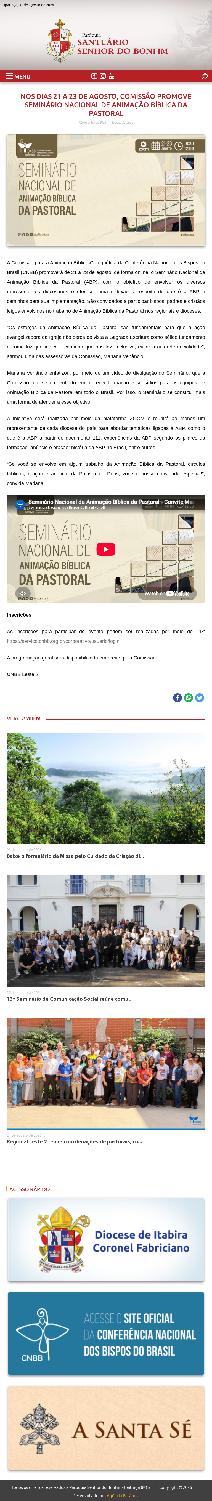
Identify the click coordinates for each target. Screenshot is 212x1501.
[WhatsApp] (188, 698)
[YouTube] (111, 76)
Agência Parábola (123, 1495)
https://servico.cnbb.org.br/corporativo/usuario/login (63, 641)
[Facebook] (94, 76)
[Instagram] (102, 76)
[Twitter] (199, 698)
